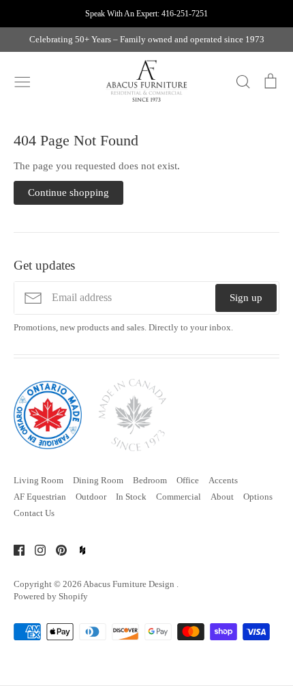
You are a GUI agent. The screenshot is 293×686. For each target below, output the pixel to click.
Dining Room (98, 480)
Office (187, 480)
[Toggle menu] (22, 80)
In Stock (131, 496)
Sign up (246, 297)
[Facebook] (14, 549)
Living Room (38, 480)
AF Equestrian (40, 496)
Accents (223, 480)
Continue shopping (68, 192)
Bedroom (150, 480)
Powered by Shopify (51, 596)
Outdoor (91, 496)
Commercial (178, 496)
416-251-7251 (184, 13)
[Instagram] (35, 549)
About (222, 496)
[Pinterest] (56, 549)
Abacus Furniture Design (129, 584)
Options (258, 496)
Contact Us (34, 513)
